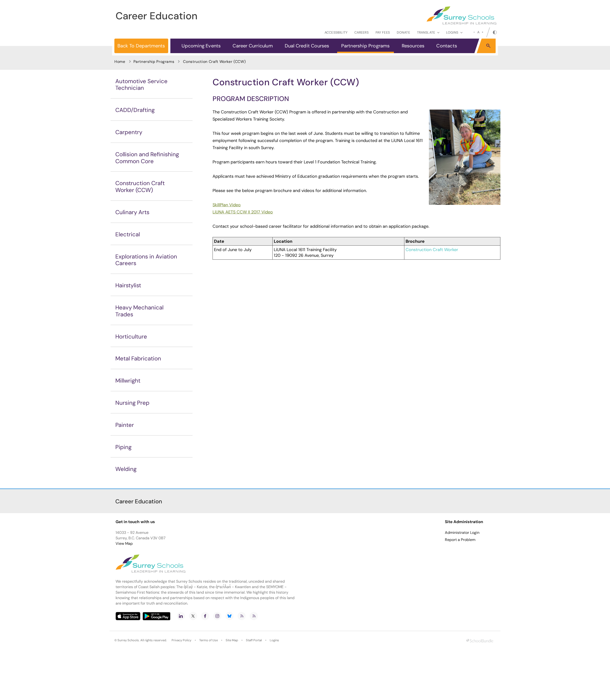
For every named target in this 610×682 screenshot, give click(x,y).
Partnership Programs (365, 46)
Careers (361, 32)
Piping (123, 447)
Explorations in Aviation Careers (146, 260)
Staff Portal (254, 640)
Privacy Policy (181, 640)
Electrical (127, 234)
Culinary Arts (132, 212)
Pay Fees (383, 32)
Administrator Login (462, 532)
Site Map (232, 640)
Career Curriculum (253, 46)
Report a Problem (460, 539)
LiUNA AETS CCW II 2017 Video (243, 212)
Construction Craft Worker (432, 250)
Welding (126, 469)
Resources (413, 46)
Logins (274, 640)
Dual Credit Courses (307, 46)
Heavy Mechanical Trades (139, 311)
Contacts (446, 46)
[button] (488, 45)
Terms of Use (208, 640)
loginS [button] (452, 32)
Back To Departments (141, 46)
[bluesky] (229, 616)
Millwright (127, 380)
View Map (124, 543)
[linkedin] (181, 616)
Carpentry (128, 132)
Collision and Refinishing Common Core (147, 158)
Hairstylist (128, 285)
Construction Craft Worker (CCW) (140, 186)
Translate (426, 32)
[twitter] (193, 616)
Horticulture (131, 336)
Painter (124, 425)
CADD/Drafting (135, 110)
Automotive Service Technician (141, 84)
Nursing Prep (132, 402)
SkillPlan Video (227, 205)
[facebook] (205, 616)
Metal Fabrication (138, 358)
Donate (403, 32)
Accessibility (336, 32)
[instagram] (217, 616)
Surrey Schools (128, 640)
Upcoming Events (201, 46)
